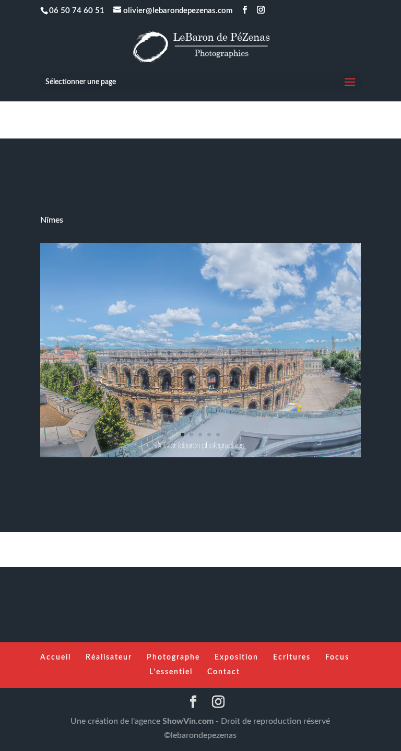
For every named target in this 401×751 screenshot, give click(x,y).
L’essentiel (171, 672)
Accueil (55, 657)
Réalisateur (109, 657)
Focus (337, 657)
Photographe (173, 657)
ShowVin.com (188, 721)
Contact (223, 672)
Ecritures (292, 657)
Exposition (236, 657)
